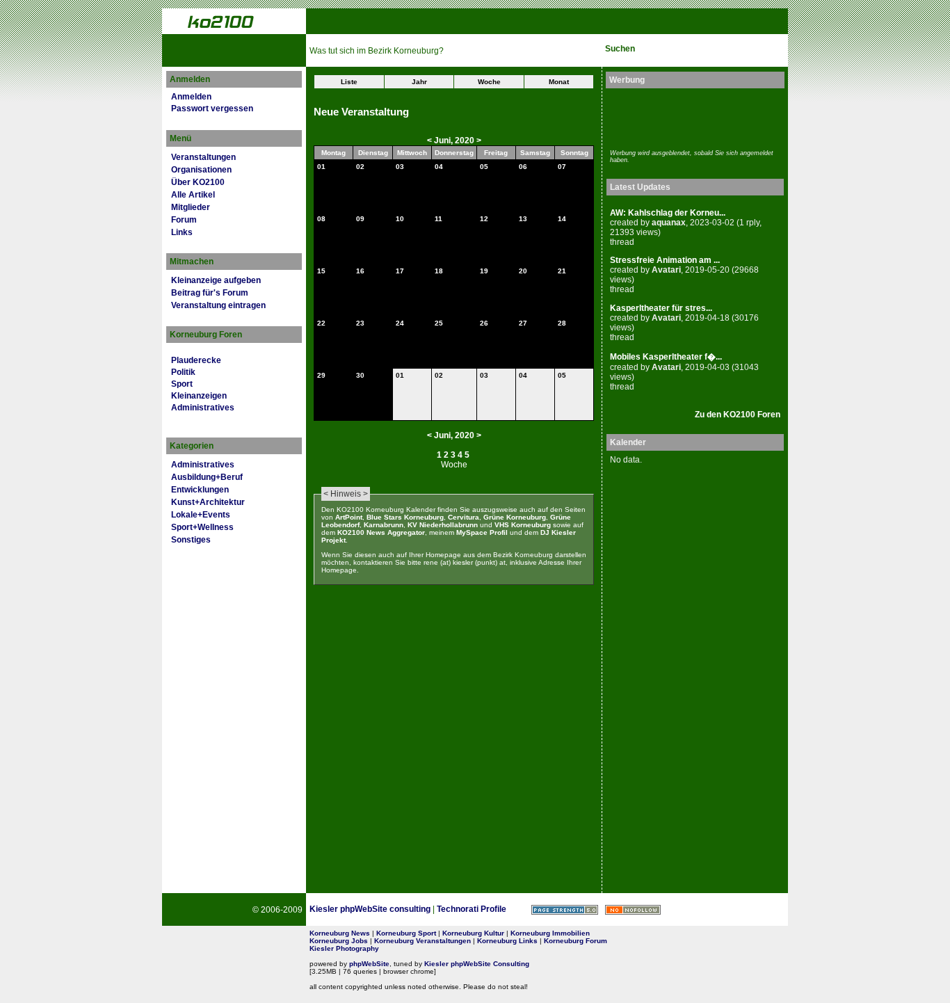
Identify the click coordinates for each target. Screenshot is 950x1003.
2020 (464, 140)
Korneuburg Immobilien (550, 933)
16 (360, 271)
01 (321, 166)
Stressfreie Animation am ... (665, 260)
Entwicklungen (200, 490)
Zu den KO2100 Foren (737, 414)
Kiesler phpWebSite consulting (369, 909)
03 (400, 166)
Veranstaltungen (203, 157)
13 (523, 219)
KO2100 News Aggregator (381, 532)
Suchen (620, 49)
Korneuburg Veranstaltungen (422, 941)
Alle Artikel (193, 195)
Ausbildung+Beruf (207, 477)
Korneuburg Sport (406, 933)
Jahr (419, 82)
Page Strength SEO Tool (564, 910)
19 (484, 271)
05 (484, 166)
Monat (559, 82)
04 (439, 166)
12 (484, 219)
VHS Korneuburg (522, 525)
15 (321, 271)
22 (321, 323)
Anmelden (191, 97)
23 (360, 323)
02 (360, 166)
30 (360, 375)
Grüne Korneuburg (514, 517)
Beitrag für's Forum (209, 293)
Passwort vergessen (212, 108)
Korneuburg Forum (575, 941)
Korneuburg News (339, 933)
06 (523, 166)
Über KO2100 (198, 182)
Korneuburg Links (507, 941)
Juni (442, 140)
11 (438, 219)
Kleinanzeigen (199, 396)
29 (321, 375)
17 (400, 271)
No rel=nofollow (633, 910)
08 (321, 219)
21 (562, 271)
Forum (184, 220)
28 (562, 323)
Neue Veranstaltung (361, 112)
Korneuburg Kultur (473, 933)
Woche (489, 82)
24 (400, 323)
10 (400, 219)
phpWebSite (369, 964)
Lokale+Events (200, 515)
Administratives (202, 407)
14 (562, 219)
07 (562, 166)
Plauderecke (196, 360)
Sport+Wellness (202, 527)
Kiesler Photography (344, 948)
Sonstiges (191, 540)
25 (439, 323)
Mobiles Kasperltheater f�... (666, 357)
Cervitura (463, 517)
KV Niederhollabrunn (443, 525)
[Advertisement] (691, 117)
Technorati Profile (471, 909)
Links (182, 232)
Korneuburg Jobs (338, 941)
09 (360, 219)
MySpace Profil (482, 532)
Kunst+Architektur (208, 502)
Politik (183, 372)
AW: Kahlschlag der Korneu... (667, 213)
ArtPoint (348, 517)
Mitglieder (190, 207)
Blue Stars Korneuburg (405, 517)
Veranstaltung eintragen (218, 305)
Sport (182, 384)
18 (439, 271)
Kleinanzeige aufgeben (216, 280)
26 (484, 323)
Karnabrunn (383, 525)
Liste (349, 82)
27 (523, 323)
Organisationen (201, 170)
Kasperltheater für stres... (661, 308)
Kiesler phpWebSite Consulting (476, 964)
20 (523, 271)
